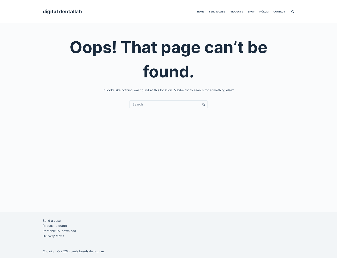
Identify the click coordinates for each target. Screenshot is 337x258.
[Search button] (204, 104)
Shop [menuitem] (251, 11)
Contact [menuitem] (279, 11)
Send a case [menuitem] (217, 11)
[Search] (292, 11)
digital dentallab (62, 11)
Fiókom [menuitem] (264, 11)
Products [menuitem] (236, 11)
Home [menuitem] (200, 11)
